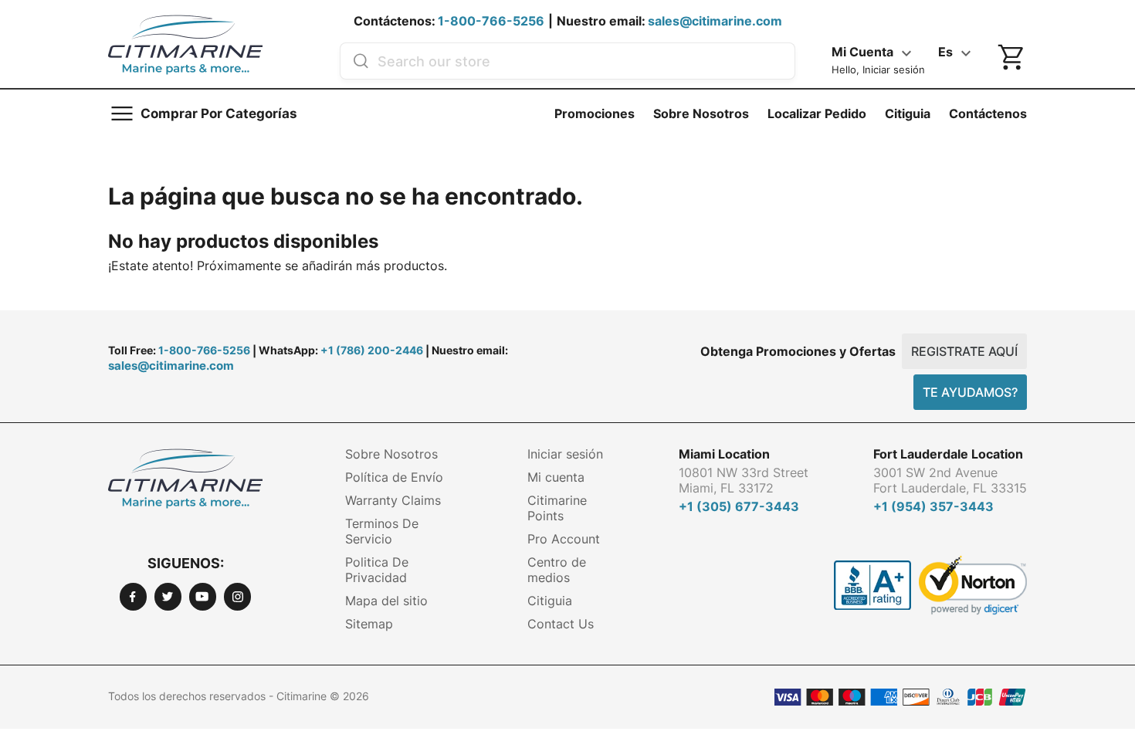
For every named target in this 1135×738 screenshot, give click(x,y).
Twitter (167, 596)
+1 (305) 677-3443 (739, 506)
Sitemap (369, 623)
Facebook (133, 596)
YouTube (202, 596)
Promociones (594, 113)
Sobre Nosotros (701, 113)
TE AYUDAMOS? (970, 392)
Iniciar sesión (565, 454)
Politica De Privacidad (376, 569)
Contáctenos (988, 113)
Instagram (237, 596)
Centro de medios (556, 569)
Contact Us (560, 623)
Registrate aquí (964, 351)
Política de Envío (394, 477)
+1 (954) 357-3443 (933, 506)
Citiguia (907, 113)
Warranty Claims (393, 500)
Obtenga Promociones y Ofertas (798, 351)
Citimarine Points (557, 508)
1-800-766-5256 (491, 21)
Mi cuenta (555, 477)
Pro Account (563, 539)
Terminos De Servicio (381, 531)
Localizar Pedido (816, 113)
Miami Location (724, 454)
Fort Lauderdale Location (948, 454)
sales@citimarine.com (715, 21)
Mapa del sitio (386, 600)
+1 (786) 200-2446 (371, 350)
